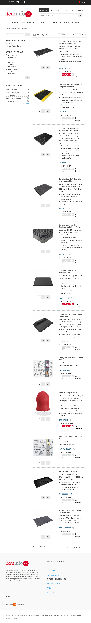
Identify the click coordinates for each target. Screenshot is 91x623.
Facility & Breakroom (60, 23)
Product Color (12, 92)
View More (26, 103)
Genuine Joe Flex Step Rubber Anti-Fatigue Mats (69, 226)
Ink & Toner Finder (53, 575)
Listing (13, 28)
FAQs (49, 588)
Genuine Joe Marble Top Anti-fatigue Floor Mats (69, 129)
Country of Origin (13, 98)
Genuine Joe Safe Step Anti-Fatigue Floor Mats (70, 86)
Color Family (11, 95)
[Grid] (38, 35)
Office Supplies (28, 23)
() (19, 2)
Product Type (11, 90)
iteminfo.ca (17, 570)
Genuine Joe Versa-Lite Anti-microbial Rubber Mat (70, 42)
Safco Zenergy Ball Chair (69, 393)
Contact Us (50, 593)
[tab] (44, 10)
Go (27, 77)
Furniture (15, 23)
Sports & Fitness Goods (13, 46)
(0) (23, 2)
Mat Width (10, 101)
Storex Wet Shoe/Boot (68, 471)
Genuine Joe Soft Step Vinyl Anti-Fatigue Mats (70, 180)
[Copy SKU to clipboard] (69, 68)
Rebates (75, 23)
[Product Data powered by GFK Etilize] (15, 604)
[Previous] (74, 34)
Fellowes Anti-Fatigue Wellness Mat (68, 272)
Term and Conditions (53, 583)
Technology (42, 23)
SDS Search (51, 571)
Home (83, 2)
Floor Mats (9, 44)
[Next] (85, 34)
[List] (34, 35)
